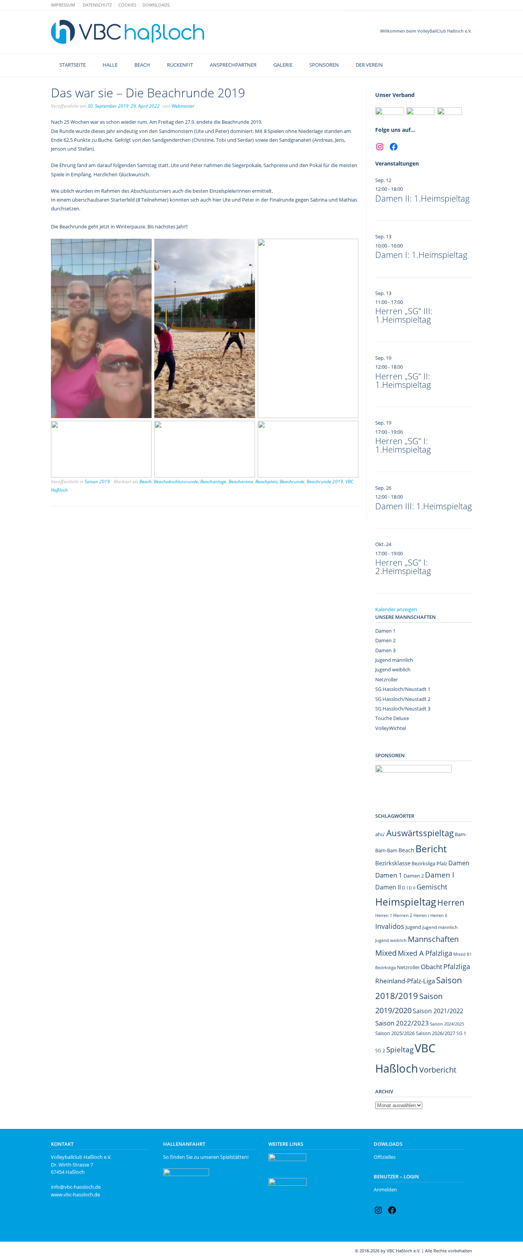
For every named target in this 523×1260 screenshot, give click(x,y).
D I (405, 888)
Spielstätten (233, 1156)
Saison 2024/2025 (447, 1024)
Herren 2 (402, 915)
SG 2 (380, 1050)
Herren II (438, 915)
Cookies (127, 4)
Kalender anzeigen (396, 609)
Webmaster (183, 106)
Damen (458, 863)
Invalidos (389, 926)
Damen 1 (385, 630)
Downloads (156, 4)
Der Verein (369, 64)
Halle (110, 64)
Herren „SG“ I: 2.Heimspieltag (403, 566)
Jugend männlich (394, 659)
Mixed (386, 953)
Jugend (413, 927)
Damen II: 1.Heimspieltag (422, 198)
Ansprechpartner (233, 64)
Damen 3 (385, 650)
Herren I (421, 915)
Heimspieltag (405, 902)
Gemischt (432, 886)
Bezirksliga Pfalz (429, 863)
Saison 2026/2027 (435, 1033)
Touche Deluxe (392, 718)
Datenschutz (97, 4)
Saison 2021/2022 (438, 1011)
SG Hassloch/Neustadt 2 (402, 699)
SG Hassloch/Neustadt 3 (402, 708)
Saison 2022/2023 (402, 1022)
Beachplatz (266, 481)
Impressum (63, 4)
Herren (450, 902)
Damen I (439, 874)
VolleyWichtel (390, 728)
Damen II (388, 887)
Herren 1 (383, 915)
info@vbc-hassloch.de (76, 1186)
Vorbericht (437, 1070)
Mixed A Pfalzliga (425, 953)
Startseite (72, 64)
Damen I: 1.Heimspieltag (421, 254)
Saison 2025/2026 (395, 1033)
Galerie (283, 64)
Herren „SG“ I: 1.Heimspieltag (403, 445)
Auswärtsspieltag (420, 832)
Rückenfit (180, 64)
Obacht (431, 966)
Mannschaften (433, 939)
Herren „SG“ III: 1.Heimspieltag (403, 315)
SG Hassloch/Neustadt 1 (402, 689)
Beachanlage (213, 481)
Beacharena (241, 481)
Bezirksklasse (392, 863)
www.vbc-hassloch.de (75, 1194)
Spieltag (399, 1049)
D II (412, 888)
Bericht (431, 848)
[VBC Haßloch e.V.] (127, 32)
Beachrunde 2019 (325, 481)
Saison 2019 (97, 481)
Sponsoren (324, 64)
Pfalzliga (456, 966)
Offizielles (385, 1156)
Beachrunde (292, 481)
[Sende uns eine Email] (461, 4)
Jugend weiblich (392, 669)
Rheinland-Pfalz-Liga (405, 980)
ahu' (380, 834)
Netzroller (386, 679)
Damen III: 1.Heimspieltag (423, 506)
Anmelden (385, 1189)
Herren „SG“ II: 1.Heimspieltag (403, 380)
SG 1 (461, 1033)
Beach (142, 64)
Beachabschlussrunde (176, 481)
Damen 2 (385, 640)
